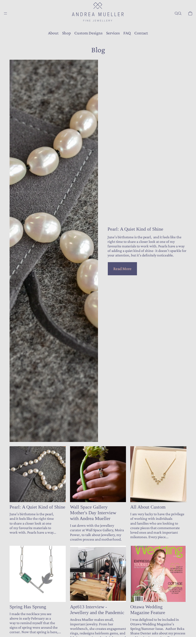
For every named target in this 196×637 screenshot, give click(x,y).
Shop (66, 33)
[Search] (176, 13)
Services (113, 33)
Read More (122, 268)
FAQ (127, 33)
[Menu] (5, 13)
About (53, 33)
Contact (141, 33)
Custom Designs (88, 33)
